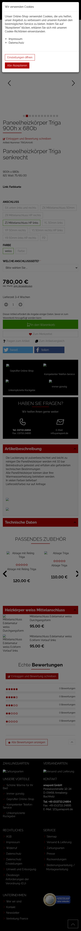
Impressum (15, 38)
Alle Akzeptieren (17, 65)
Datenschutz (16, 42)
